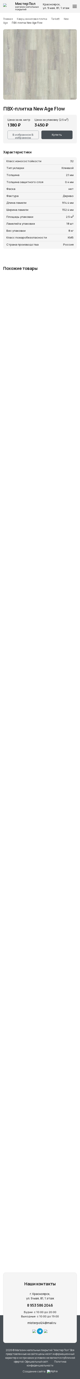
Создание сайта (34, 1371)
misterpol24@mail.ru (41, 1323)
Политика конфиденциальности (46, 1363)
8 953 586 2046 (40, 1305)
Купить (57, 135)
